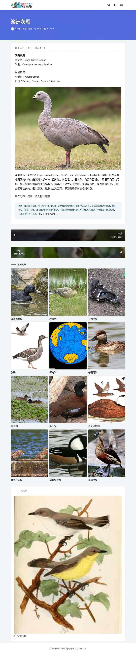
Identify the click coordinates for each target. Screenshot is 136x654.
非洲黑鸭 (92, 319)
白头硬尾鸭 (94, 426)
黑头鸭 (14, 426)
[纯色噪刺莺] (68, 565)
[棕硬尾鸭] (106, 346)
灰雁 (13, 372)
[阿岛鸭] (67, 346)
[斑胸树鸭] (106, 453)
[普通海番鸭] (29, 292)
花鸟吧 (17, 29)
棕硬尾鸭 (92, 372)
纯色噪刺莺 (20, 636)
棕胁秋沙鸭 (55, 480)
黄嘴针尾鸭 (16, 480)
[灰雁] (29, 346)
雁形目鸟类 (27, 29)
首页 (20, 48)
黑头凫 (52, 426)
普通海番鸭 (16, 319)
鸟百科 (29, 48)
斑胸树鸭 (92, 480)
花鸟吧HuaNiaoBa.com (76, 649)
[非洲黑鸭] (106, 292)
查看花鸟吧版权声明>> (48, 214)
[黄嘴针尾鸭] (29, 453)
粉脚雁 (52, 319)
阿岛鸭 (52, 372)
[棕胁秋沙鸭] (67, 453)
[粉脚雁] (67, 292)
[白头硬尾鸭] (106, 399)
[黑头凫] (67, 399)
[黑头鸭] (29, 399)
